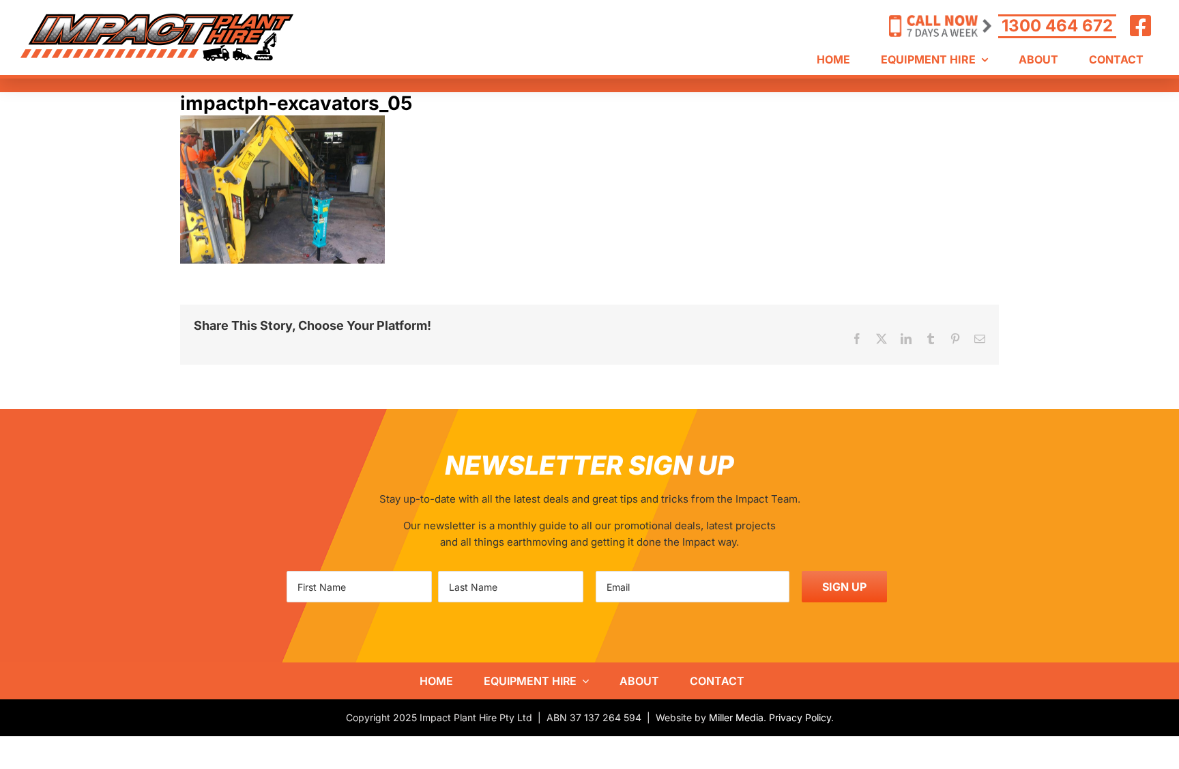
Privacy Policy (800, 717)
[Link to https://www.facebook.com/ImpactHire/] (1141, 26)
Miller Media (736, 717)
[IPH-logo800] (156, 18)
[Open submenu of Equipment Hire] (583, 681)
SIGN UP (844, 586)
